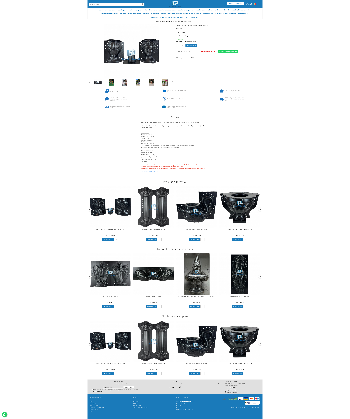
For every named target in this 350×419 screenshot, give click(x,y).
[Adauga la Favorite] (116, 239)
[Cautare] (142, 4)
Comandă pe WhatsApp (229, 52)
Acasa (91, 401)
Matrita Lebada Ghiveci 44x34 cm (196, 229)
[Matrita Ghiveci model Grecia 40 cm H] (239, 207)
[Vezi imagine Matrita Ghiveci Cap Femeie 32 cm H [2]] (124, 82)
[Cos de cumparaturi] (251, 3)
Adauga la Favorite (183, 58)
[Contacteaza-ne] (246, 3)
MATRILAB (179, 28)
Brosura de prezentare (235, 3)
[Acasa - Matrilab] (175, 4)
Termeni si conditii (94, 405)
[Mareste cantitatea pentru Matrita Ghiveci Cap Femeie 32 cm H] (183, 45)
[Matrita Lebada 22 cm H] (153, 274)
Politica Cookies (94, 409)
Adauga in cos (191, 45)
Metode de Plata (137, 401)
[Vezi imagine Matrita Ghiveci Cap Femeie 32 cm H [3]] (138, 82)
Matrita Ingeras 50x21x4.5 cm (239, 296)
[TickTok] (176, 387)
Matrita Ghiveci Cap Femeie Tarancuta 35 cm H (110, 229)
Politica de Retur (137, 405)
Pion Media (240, 407)
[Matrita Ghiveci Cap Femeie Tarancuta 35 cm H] (110, 207)
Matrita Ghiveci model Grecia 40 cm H (240, 229)
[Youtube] (173, 387)
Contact (92, 411)
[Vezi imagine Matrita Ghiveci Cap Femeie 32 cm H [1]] (111, 82)
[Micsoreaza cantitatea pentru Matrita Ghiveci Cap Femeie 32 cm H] (177, 45)
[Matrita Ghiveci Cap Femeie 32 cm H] (131, 51)
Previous (90, 82)
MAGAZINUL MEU (95, 398)
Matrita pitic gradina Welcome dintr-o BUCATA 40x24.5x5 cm (197, 296)
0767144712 (232, 390)
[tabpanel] (131, 51)
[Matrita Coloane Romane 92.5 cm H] (153, 207)
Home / (158, 21)
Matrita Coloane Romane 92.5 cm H (153, 229)
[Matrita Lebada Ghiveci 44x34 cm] (196, 207)
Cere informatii (196, 58)
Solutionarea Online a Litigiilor (140, 407)
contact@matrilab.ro (232, 392)
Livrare (135, 403)
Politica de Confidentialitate (97, 407)
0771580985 (232, 388)
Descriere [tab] (175, 117)
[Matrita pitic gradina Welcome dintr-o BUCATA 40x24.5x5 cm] (196, 274)
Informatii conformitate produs (149, 171)
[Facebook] (169, 387)
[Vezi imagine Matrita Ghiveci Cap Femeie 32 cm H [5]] (165, 82)
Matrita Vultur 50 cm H (110, 296)
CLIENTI (135, 398)
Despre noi (93, 403)
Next (172, 82)
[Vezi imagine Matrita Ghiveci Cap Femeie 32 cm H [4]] (151, 82)
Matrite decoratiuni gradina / (167, 21)
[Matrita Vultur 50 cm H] (110, 274)
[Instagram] (180, 387)
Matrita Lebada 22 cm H (153, 296)
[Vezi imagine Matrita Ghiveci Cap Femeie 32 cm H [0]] (98, 82)
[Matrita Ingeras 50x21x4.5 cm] (239, 274)
